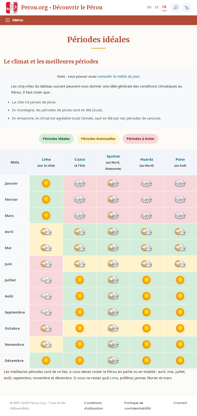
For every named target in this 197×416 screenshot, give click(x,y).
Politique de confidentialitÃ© (137, 405)
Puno (180, 159)
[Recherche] (175, 7)
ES (157, 7)
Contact (180, 403)
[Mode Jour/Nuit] (186, 7)
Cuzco (79, 159)
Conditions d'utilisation (93, 405)
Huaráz (146, 159)
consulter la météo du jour (118, 76)
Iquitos (113, 156)
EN (149, 7)
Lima (46, 159)
